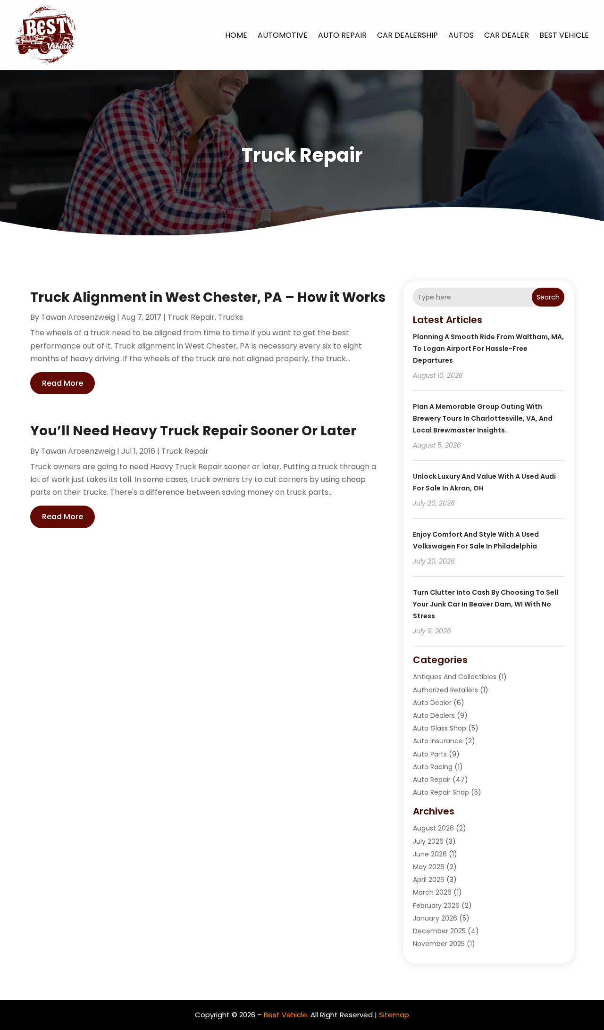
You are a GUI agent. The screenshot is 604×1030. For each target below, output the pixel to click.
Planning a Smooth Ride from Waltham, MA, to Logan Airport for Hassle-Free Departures (488, 348)
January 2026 (435, 918)
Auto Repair (342, 35)
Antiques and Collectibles (454, 676)
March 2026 (432, 892)
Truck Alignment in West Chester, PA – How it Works (208, 297)
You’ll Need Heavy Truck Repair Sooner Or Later (193, 431)
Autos (461, 35)
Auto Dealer (432, 702)
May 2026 (429, 867)
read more (62, 383)
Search (548, 297)
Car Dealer (506, 35)
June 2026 (430, 854)
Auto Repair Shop (441, 792)
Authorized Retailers (445, 690)
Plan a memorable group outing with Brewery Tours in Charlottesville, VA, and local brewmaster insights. (483, 418)
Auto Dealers (434, 715)
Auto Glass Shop (439, 728)
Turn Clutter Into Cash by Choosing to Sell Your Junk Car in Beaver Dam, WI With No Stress (485, 604)
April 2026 (429, 879)
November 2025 (439, 943)
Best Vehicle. (286, 1015)
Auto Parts (430, 754)
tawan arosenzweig (78, 317)
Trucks (230, 317)
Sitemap (394, 1015)
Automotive (283, 35)
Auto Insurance (438, 741)
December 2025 (439, 931)
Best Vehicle (564, 35)
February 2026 (436, 905)
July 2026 (428, 841)
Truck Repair (191, 317)
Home (236, 35)
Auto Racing (433, 767)
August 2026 (433, 828)
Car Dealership (407, 35)
